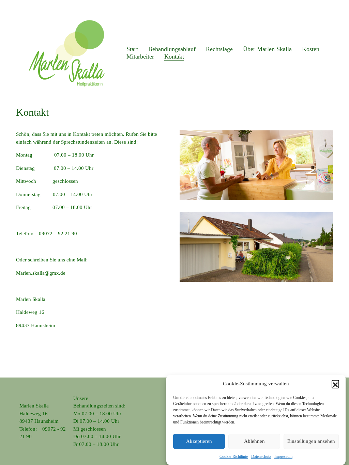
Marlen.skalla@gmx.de (40, 273)
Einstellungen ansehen (311, 441)
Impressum (283, 456)
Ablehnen (254, 441)
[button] (335, 383)
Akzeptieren (199, 441)
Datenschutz (261, 456)
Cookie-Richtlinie (233, 456)
